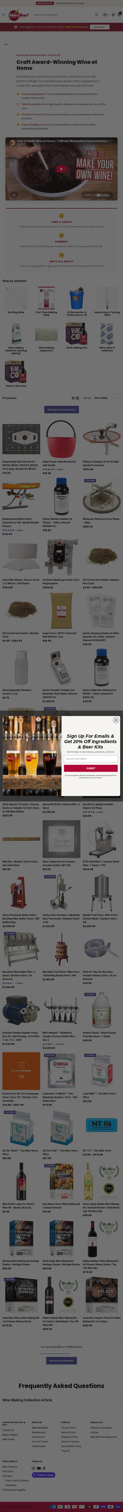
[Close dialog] (116, 720)
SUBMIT (90, 768)
